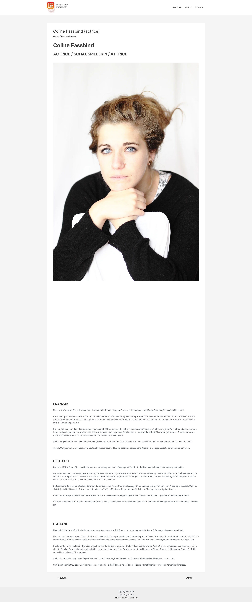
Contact (199, 7)
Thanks (188, 7)
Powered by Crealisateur (126, 597)
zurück (62, 578)
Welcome (176, 7)
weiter (190, 578)
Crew (56, 36)
